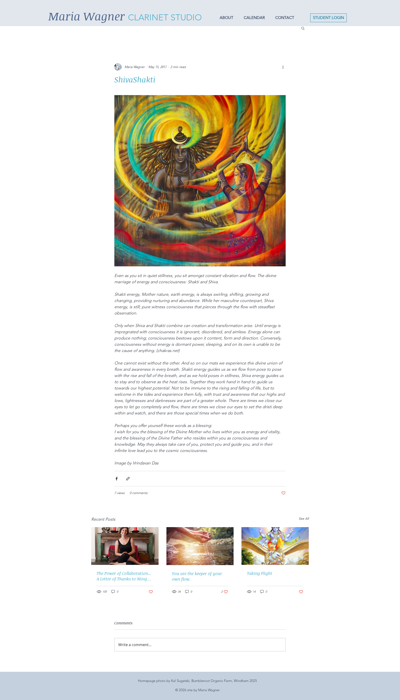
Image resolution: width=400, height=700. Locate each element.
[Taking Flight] (275, 546)
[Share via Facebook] (116, 478)
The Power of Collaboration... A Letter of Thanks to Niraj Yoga (124, 576)
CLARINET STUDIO (165, 17)
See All (304, 518)
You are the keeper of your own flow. (197, 576)
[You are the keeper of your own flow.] (200, 546)
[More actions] (283, 67)
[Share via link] (128, 478)
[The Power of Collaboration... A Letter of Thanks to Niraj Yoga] (125, 546)
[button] (228, 17)
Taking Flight (259, 573)
